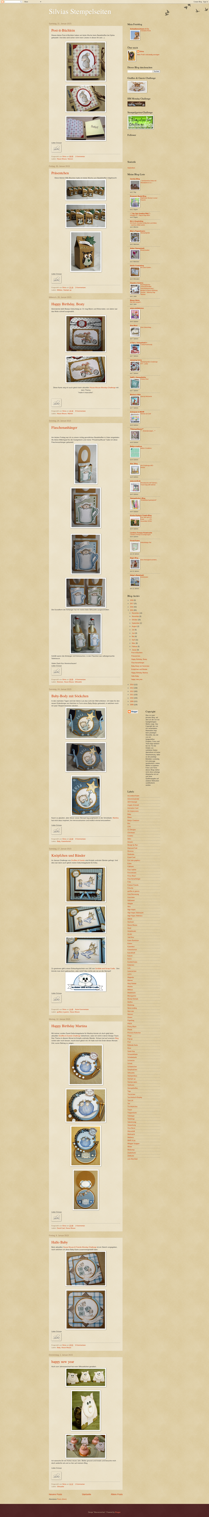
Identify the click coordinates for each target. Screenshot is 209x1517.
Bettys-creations (136, 446)
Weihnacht (131, 1134)
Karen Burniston (133, 940)
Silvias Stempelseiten (80, 11)
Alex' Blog (134, 464)
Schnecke (130, 1060)
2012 (132, 691)
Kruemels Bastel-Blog (138, 196)
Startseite (86, 1494)
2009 (132, 701)
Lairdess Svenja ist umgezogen (140, 534)
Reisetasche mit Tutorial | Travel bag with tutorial (149, 484)
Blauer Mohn (135, 300)
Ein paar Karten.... (146, 267)
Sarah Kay (131, 1051)
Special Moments (146, 396)
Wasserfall (131, 1131)
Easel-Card (61, 1228)
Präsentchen (60, 172)
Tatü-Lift (130, 1100)
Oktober (135, 620)
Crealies (130, 836)
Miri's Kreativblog (136, 221)
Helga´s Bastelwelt (137, 575)
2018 (132, 600)
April (133, 640)
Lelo (128, 968)
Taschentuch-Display (134, 1097)
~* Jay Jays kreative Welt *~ (140, 213)
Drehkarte (130, 854)
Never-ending (132, 1008)
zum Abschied (132, 1159)
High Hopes (131, 910)
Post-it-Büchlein (63, 30)
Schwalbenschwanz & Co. (139, 29)
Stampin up (67, 290)
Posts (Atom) (62, 1499)
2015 (132, 610)
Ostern (129, 1017)
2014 (132, 684)
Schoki (129, 1063)
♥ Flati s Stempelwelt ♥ (138, 343)
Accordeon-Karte (133, 796)
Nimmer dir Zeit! (146, 414)
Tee (128, 1103)
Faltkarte (130, 866)
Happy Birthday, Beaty (68, 303)
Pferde (129, 1030)
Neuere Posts (55, 1494)
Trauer (129, 1110)
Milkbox (59, 290)
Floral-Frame (135, 541)
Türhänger (130, 1116)
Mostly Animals (132, 999)
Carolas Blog (135, 179)
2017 (132, 603)
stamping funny (136, 360)
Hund (129, 928)
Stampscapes (132, 1082)
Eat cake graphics (133, 860)
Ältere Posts (117, 1494)
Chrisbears (131, 833)
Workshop (130, 1150)
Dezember (135, 613)
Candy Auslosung (146, 344)
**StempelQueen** (136, 429)
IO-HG (129, 934)
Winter (129, 1147)
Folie (129, 882)
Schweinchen (132, 1067)
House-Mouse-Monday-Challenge (103, 387)
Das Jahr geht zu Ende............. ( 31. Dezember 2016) (146, 519)
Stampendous (132, 1076)
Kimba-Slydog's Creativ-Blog (141, 515)
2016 (132, 607)
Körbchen (130, 965)
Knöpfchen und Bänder (68, 855)
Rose (129, 1048)
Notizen (70, 159)
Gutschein (131, 897)
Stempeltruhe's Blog (137, 498)
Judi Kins (130, 937)
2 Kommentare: (80, 287)
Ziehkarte (130, 1156)
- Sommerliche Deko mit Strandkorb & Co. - (148, 182)
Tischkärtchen (132, 1106)
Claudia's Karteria (136, 283)
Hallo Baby (59, 1242)
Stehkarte (130, 1085)
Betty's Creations (146, 448)
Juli (133, 630)
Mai (133, 636)
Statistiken (131, 168)
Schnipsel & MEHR (137, 412)
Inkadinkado (131, 931)
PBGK (129, 1023)
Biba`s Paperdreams (137, 231)
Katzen (129, 956)
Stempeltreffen (132, 1088)
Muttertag (130, 1005)
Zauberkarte (131, 1153)
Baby (58, 841)
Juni (133, 633)
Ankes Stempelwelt (137, 248)
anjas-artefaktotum (137, 308)
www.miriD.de (135, 481)
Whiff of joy (131, 1140)
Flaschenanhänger (64, 427)
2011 (132, 695)
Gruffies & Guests (78, 860)
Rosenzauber (145, 250)
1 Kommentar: (80, 156)
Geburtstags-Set (146, 542)
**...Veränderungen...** (148, 431)
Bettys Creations (133, 820)
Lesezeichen (131, 971)
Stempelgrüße (145, 233)
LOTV (129, 974)
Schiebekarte (132, 1057)
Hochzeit (130, 922)
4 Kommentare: (80, 679)
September (136, 623)
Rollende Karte (132, 1045)
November (135, 616)
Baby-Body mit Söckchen (69, 695)
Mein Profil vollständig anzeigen (148, 55)
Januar (134, 650)
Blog (117, 1038)
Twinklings (131, 1119)
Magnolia (130, 977)
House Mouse (62, 159)
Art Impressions (133, 811)
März (134, 643)
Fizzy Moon (131, 876)
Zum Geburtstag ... (147, 327)
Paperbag (130, 1020)
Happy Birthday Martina (69, 1025)
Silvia (142, 51)
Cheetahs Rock (146, 31)
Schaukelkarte (132, 1054)
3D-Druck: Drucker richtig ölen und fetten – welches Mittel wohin (143, 224)
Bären (129, 817)
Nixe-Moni (134, 325)
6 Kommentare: (80, 1345)
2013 (132, 688)
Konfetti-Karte (132, 962)
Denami (130, 842)
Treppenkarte (132, 1113)
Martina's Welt (135, 394)
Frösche (130, 888)
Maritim (130, 986)
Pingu (129, 1036)
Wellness (130, 1137)
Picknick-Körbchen (134, 1033)
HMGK (129, 919)
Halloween (131, 900)
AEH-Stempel (132, 802)
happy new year (62, 1361)
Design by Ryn (132, 845)
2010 (132, 698)
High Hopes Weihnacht (135, 913)
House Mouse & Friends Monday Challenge (80, 1247)
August (134, 626)
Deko (129, 839)
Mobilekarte (131, 993)
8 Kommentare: (80, 411)
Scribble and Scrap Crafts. (105, 968)
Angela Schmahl (133, 805)
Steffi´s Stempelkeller (138, 377)
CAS (129, 827)
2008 (132, 705)
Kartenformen (66, 841)
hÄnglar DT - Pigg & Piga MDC (140, 215)
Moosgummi (131, 996)
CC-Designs (131, 830)
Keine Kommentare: (82, 1009)
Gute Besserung (133, 894)
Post (129, 1042)
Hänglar (130, 903)
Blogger (117, 1512)
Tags (129, 1091)
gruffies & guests (63, 1012)
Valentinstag (131, 1122)
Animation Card (132, 808)
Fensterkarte (131, 873)
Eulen (129, 863)
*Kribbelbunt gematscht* (149, 500)
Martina (116, 818)
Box (128, 823)
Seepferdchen (132, 1070)
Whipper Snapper (133, 1143)
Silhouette (78, 682)
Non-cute (130, 1011)
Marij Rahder (131, 983)
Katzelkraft (131, 953)
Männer (70, 413)
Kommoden (144, 577)
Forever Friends (132, 885)
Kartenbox (131, 947)
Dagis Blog (134, 558)
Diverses (60, 682)
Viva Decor (131, 1128)
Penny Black (131, 1027)
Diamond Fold (132, 848)
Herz (129, 906)
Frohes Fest (144, 379)
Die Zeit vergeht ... (136, 302)
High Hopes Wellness (134, 916)
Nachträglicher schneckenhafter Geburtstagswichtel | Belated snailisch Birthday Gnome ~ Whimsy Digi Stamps (149, 289)
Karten (129, 943)
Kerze (129, 959)
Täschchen (131, 1094)
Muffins (130, 1002)
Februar (135, 646)
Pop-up (129, 1039)
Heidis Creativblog (137, 266)
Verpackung (131, 1125)
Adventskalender (133, 799)
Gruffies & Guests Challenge (70, 1036)
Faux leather (131, 870)
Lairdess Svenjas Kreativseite (141, 533)
